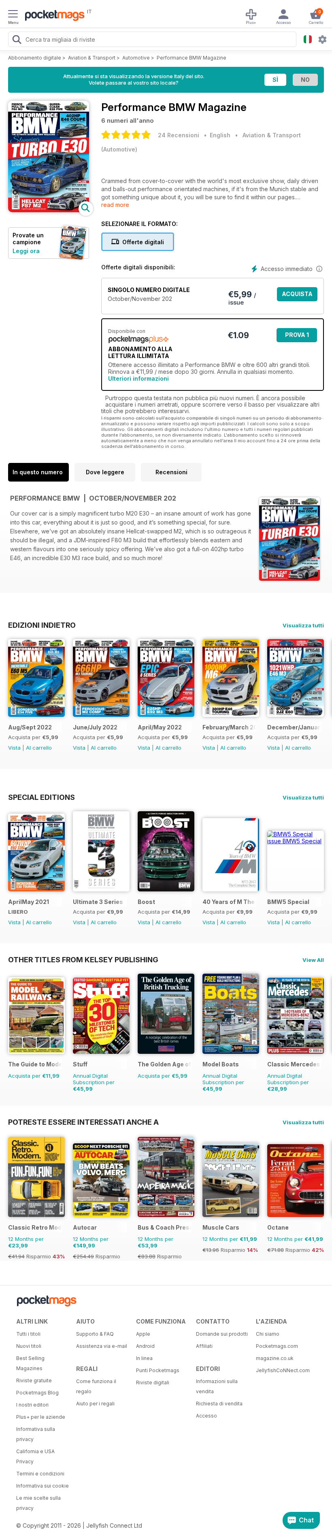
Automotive (136, 58)
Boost (146, 901)
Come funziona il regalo (96, 1386)
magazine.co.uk (275, 1358)
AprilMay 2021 (28, 901)
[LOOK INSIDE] (48, 210)
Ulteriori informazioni (138, 378)
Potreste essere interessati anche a (83, 1122)
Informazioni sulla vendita (217, 1386)
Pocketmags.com (277, 1346)
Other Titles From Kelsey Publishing (83, 959)
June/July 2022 (95, 727)
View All (313, 960)
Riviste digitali (152, 1382)
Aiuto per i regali (95, 1404)
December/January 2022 (294, 727)
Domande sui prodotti (222, 1334)
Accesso (206, 1416)
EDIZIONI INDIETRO (42, 625)
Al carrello (39, 747)
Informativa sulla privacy (35, 1434)
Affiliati (204, 1346)
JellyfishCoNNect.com (283, 1370)
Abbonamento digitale (34, 58)
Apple (143, 1334)
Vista (14, 747)
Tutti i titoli (28, 1334)
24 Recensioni (178, 135)
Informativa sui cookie (42, 1486)
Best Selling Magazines (30, 1363)
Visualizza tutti (303, 625)
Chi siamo (267, 1334)
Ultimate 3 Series (98, 901)
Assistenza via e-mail (101, 1346)
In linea (144, 1358)
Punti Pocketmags (157, 1370)
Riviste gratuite (34, 1380)
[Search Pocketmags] (16, 40)
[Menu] (13, 15)
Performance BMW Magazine (191, 58)
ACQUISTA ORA (297, 295)
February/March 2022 (229, 727)
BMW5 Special (288, 901)
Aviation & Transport (91, 58)
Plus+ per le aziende (40, 1417)
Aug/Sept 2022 (30, 727)
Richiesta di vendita (219, 1404)
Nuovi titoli (28, 1346)
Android (145, 1346)
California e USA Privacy (35, 1456)
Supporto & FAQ (95, 1334)
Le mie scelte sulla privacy (38, 1503)
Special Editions (41, 797)
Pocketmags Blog (37, 1393)
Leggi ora (26, 250)
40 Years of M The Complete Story (229, 901)
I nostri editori (32, 1405)
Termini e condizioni (40, 1474)
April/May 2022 (160, 727)
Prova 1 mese (297, 336)
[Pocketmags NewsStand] (52, 16)
